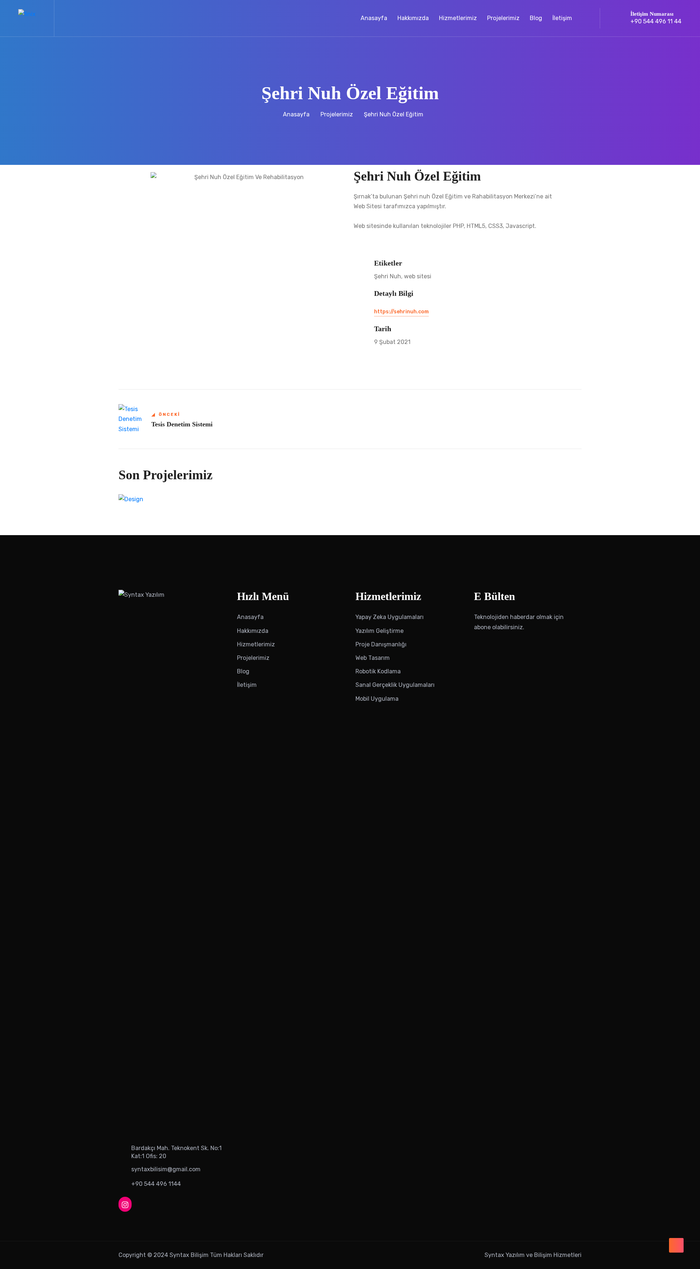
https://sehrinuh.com (401, 312)
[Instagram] (125, 1204)
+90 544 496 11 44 (655, 21)
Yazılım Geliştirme (379, 630)
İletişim (562, 18)
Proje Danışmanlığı (381, 644)
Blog (536, 18)
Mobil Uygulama (376, 698)
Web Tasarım (372, 657)
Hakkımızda (413, 18)
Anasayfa (374, 18)
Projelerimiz (503, 18)
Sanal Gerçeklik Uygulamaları (395, 684)
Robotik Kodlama (378, 671)
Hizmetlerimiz (458, 18)
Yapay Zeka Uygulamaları (389, 617)
